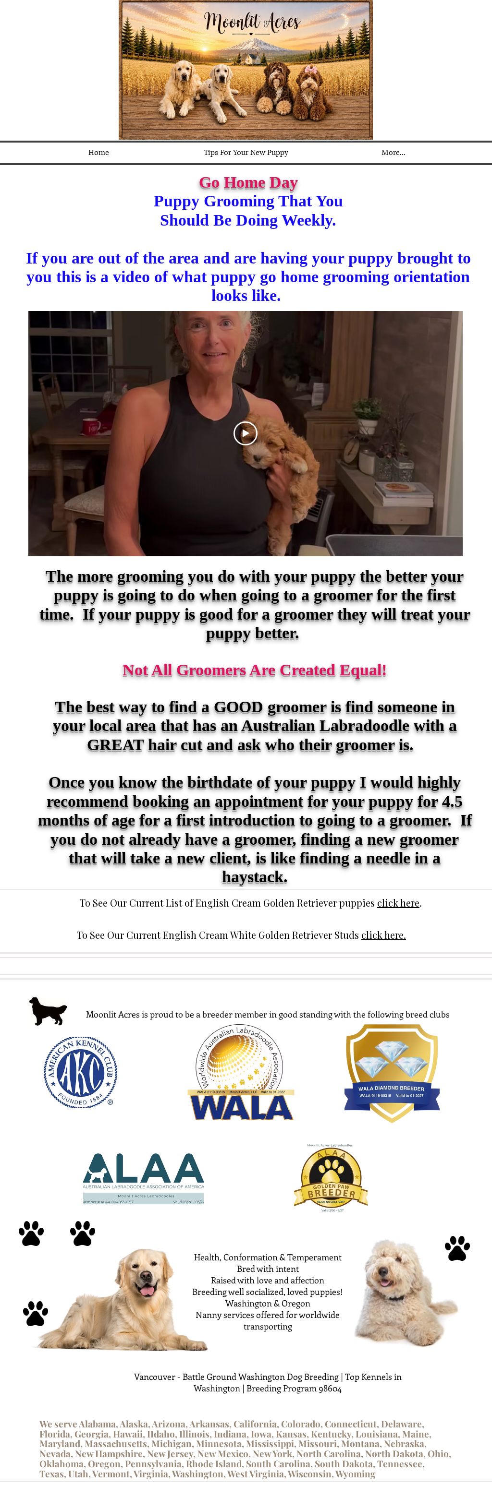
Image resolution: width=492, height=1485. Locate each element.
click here (398, 902)
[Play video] (246, 433)
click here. (383, 934)
